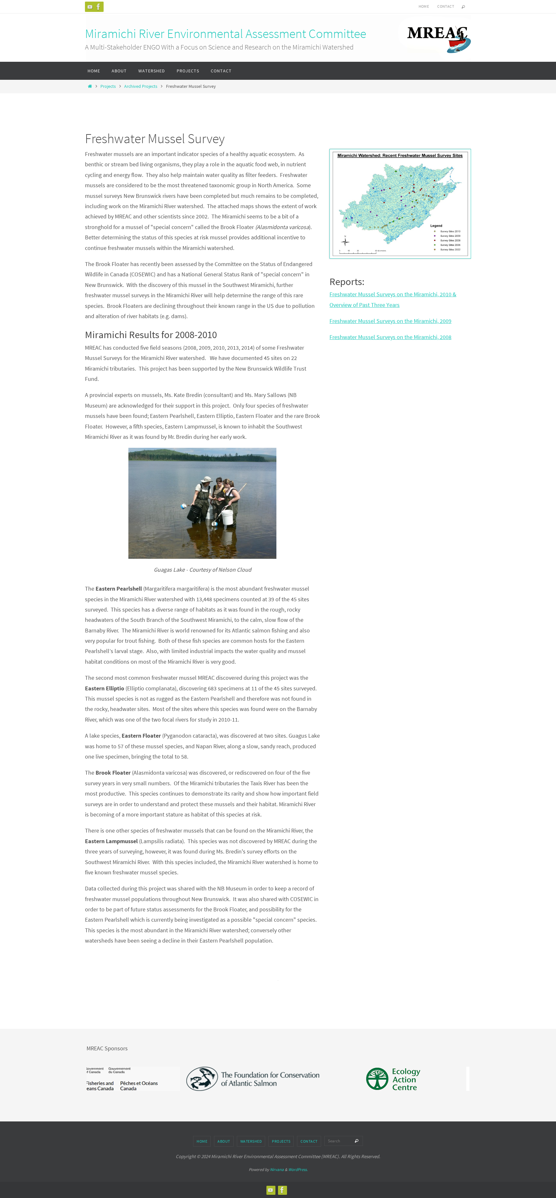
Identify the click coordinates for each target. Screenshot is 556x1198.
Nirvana (277, 1169)
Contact (445, 6)
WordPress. (298, 1169)
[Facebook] (98, 7)
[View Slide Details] (211, 1079)
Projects (108, 86)
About (224, 1141)
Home (424, 6)
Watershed (251, 1141)
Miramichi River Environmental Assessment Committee (225, 33)
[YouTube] (90, 7)
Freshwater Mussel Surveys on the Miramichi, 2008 (390, 337)
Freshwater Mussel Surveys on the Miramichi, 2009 (390, 321)
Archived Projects (140, 86)
